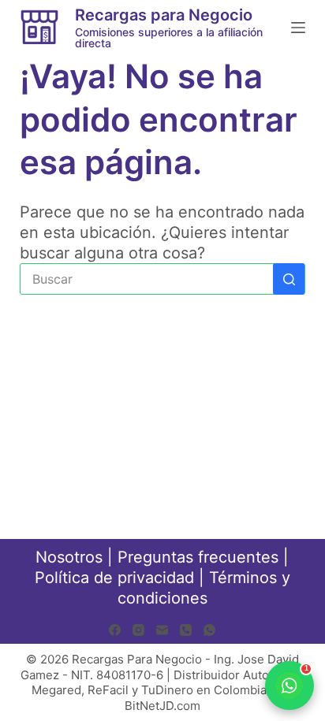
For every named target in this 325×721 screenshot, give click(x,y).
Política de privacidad (114, 577)
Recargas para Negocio (163, 15)
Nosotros (69, 557)
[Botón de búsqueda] (288, 279)
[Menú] (298, 27)
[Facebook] (115, 630)
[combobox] (147, 279)
